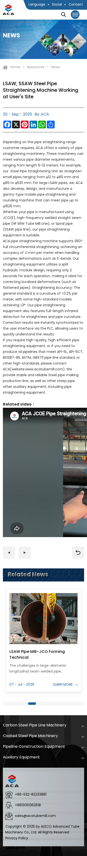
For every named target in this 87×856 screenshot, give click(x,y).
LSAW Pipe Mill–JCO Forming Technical (37, 655)
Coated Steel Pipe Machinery (30, 736)
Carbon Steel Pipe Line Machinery (34, 725)
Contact (76, 5)
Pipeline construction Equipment (34, 747)
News (55, 67)
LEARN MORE (63, 685)
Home (15, 67)
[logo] (8, 9)
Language (37, 5)
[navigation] (75, 14)
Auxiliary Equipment (21, 757)
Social (57, 5)
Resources (35, 67)
